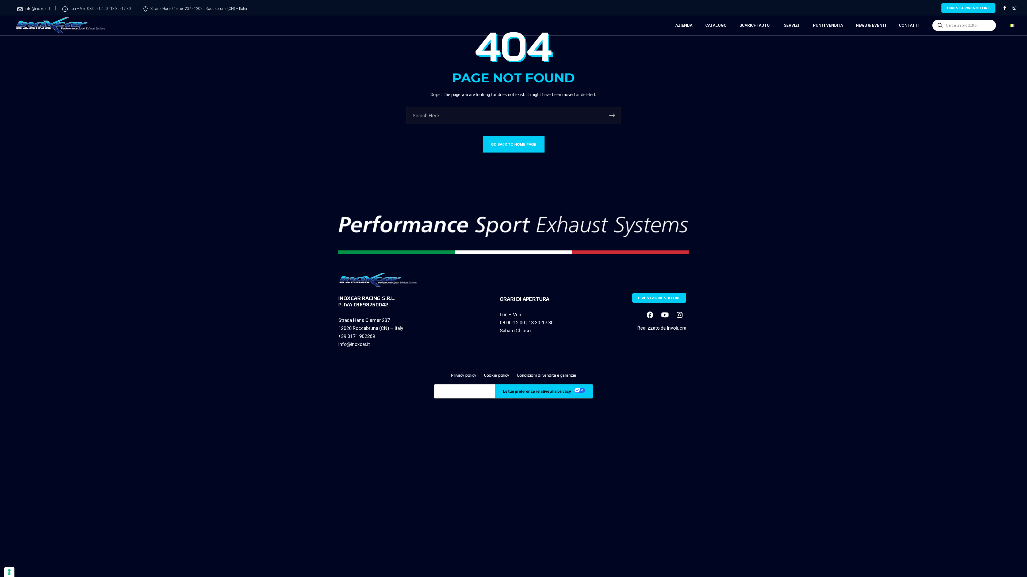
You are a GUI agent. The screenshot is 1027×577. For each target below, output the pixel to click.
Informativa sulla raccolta (464, 391)
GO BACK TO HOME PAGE (513, 144)
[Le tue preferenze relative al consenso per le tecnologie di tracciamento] (9, 572)
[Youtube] (665, 314)
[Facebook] (650, 314)
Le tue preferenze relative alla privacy (537, 391)
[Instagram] (679, 314)
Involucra (676, 328)
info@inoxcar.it (354, 344)
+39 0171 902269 (356, 336)
